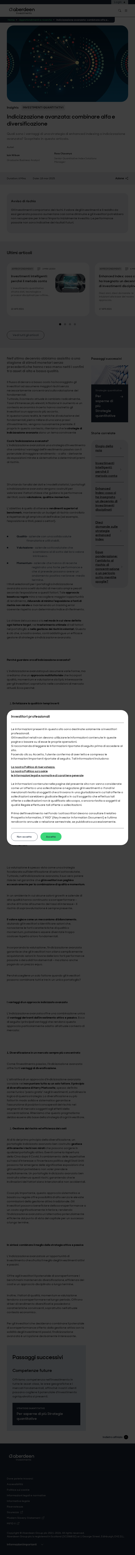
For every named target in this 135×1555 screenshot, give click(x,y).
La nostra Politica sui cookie (29, 771)
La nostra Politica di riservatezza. (33, 767)
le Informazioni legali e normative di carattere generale (47, 775)
